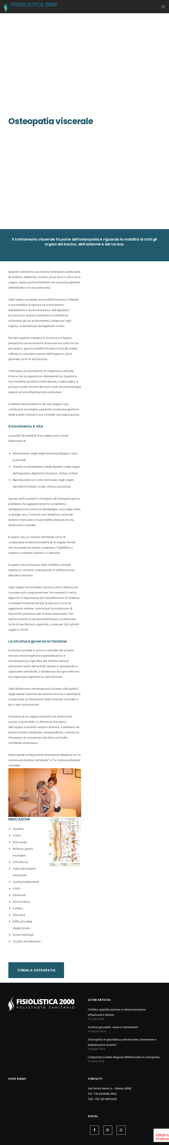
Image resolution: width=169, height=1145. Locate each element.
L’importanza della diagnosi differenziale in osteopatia (124, 1057)
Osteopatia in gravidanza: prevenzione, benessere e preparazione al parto (122, 1042)
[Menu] (162, 6)
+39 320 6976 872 (105, 1099)
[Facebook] (94, 1130)
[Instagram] (107, 1130)
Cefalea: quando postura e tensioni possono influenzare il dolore (117, 1012)
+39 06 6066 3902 (105, 1093)
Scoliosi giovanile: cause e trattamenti (113, 1027)
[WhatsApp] (121, 1130)
